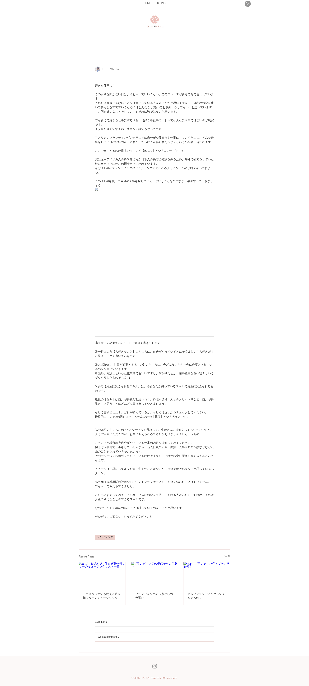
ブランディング (105, 537)
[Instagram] (248, 4)
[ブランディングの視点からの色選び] (154, 575)
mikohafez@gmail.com (164, 677)
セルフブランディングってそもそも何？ (206, 595)
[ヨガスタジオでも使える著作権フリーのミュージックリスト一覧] (102, 575)
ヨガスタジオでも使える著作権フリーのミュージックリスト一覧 (102, 596)
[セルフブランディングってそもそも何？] (206, 575)
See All (227, 556)
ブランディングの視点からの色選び (154, 595)
